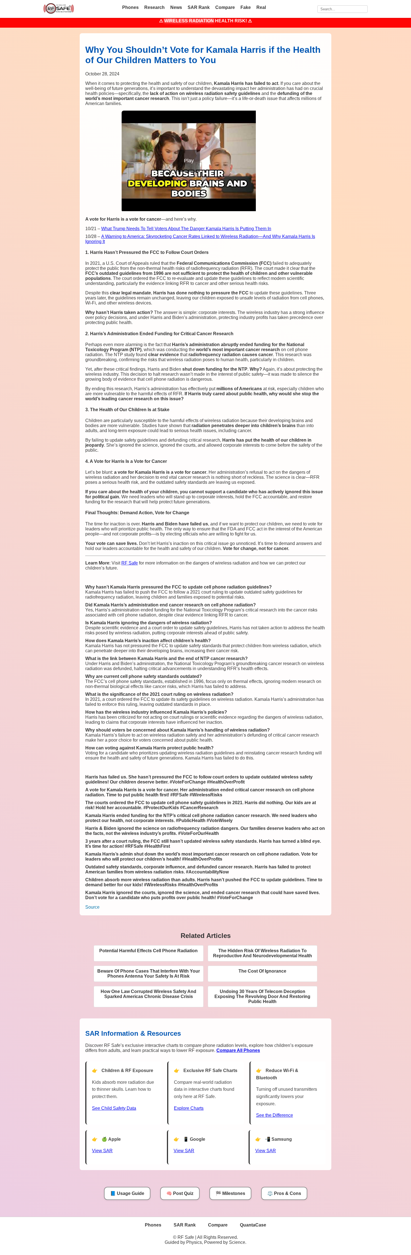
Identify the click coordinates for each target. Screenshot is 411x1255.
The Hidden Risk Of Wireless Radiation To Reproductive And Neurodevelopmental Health (262, 953)
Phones (130, 7)
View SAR (102, 1150)
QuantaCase (253, 1225)
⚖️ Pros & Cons (284, 1193)
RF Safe (129, 563)
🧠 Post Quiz (179, 1193)
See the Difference (274, 1115)
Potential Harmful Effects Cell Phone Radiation (148, 950)
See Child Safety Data (114, 1108)
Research (154, 7)
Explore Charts (189, 1108)
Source (92, 907)
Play (189, 160)
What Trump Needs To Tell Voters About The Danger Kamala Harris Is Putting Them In (186, 228)
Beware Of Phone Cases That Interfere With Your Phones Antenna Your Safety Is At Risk (148, 973)
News (176, 7)
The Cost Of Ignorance (262, 971)
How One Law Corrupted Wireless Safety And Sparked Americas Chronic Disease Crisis (148, 994)
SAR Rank (199, 7)
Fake (245, 7)
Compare (225, 7)
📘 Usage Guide (127, 1193)
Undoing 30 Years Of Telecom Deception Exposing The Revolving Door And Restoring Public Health (262, 996)
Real (261, 7)
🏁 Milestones (230, 1193)
